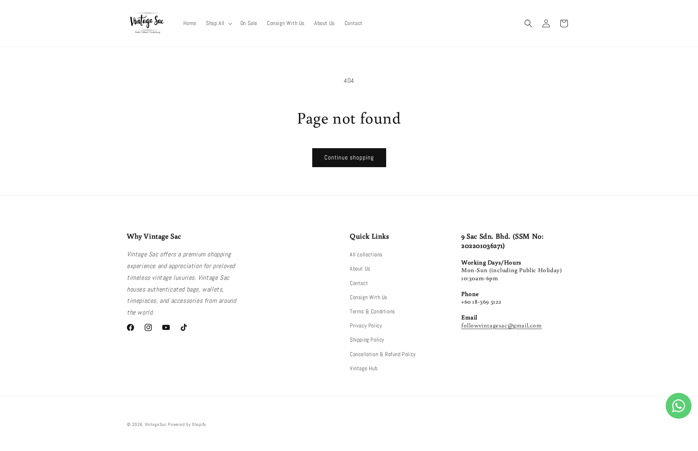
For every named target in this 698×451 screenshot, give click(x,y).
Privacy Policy (366, 325)
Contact (359, 283)
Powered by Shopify (187, 424)
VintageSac (156, 424)
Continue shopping (349, 157)
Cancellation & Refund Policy (383, 354)
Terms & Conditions (372, 311)
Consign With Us (368, 297)
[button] (218, 23)
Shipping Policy (367, 339)
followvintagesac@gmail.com (501, 325)
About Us (360, 268)
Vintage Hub (364, 368)
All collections (366, 254)
